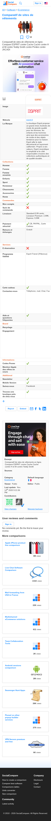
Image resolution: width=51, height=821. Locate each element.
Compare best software (12, 783)
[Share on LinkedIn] (44, 408)
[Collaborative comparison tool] (10, 3)
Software (11, 10)
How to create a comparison (14, 780)
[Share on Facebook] (36, 408)
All (3, 10)
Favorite (22, 37)
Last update (10, 487)
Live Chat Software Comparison (14, 569)
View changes (10, 509)
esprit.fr (29, 120)
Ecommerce (24, 10)
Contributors (10, 496)
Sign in (38, 3)
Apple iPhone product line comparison (15, 544)
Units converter (8, 790)
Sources (8, 471)
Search (20, 3)
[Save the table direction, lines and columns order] (4, 99)
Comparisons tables (10, 787)
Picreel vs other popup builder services (12, 717)
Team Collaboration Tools (14, 642)
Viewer (7, 484)
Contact (37, 787)
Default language (36, 477)
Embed (23, 409)
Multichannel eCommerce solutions (15, 618)
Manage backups (35, 509)
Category (8, 477)
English (46, 3)
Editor (30, 484)
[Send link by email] (31, 408)
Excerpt (8, 459)
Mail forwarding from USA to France (14, 593)
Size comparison (9, 794)
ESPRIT (38, 99)
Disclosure (38, 780)
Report (11, 409)
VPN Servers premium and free (15, 740)
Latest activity (8, 804)
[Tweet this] (40, 408)
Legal (36, 783)
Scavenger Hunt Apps (15, 690)
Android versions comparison (13, 666)
